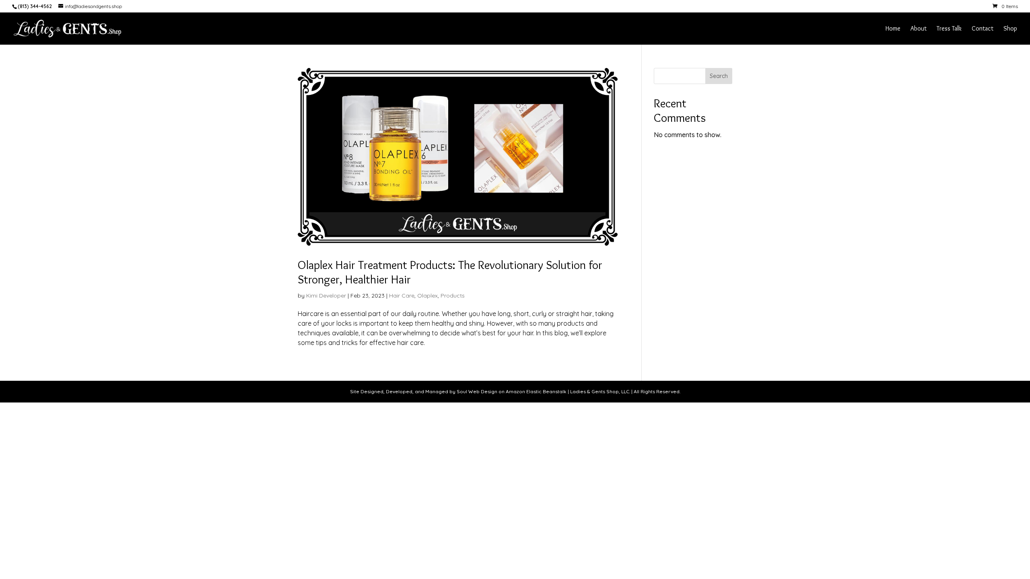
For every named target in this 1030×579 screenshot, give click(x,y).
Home (893, 29)
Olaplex (427, 295)
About (919, 29)
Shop (1010, 29)
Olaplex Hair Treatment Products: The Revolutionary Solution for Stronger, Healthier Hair (450, 272)
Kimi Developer (326, 295)
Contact (982, 29)
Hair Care (401, 295)
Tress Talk (949, 29)
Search (719, 76)
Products (453, 295)
